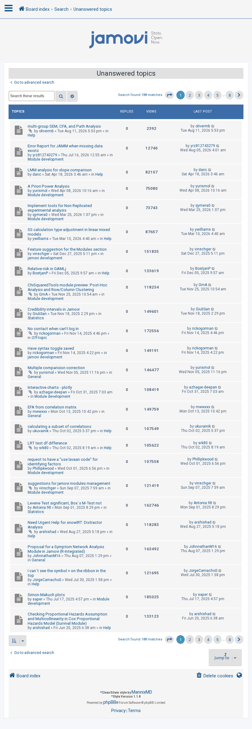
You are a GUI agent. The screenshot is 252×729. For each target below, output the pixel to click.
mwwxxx (40, 411)
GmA (43, 294)
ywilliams (41, 239)
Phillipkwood (43, 468)
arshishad (47, 532)
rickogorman (50, 333)
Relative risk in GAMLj (47, 268)
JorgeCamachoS (47, 580)
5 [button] (217, 95)
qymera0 (40, 215)
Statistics (36, 318)
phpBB (109, 702)
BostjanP (40, 273)
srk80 (44, 448)
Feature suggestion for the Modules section (67, 249)
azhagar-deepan (53, 392)
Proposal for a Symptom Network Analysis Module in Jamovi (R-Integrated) (66, 549)
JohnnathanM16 (47, 556)
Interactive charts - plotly (50, 387)
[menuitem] (215, 676)
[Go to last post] (213, 126)
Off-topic (39, 338)
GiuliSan (40, 314)
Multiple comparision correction (56, 367)
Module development (46, 159)
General (34, 377)
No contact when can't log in (53, 328)
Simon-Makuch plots (46, 594)
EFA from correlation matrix (52, 407)
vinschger (41, 254)
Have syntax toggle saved (51, 348)
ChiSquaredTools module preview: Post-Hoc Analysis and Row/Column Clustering (67, 287)
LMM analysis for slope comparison (60, 170)
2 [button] (190, 95)
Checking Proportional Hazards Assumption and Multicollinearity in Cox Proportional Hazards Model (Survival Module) (67, 619)
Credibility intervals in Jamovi (54, 309)
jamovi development (45, 258)
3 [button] (199, 95)
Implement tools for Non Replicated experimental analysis (60, 208)
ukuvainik (41, 431)
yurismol (40, 191)
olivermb (46, 131)
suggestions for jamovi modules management (69, 483)
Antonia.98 (42, 507)
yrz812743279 (45, 155)
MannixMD (142, 692)
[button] (169, 95)
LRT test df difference (47, 443)
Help (31, 135)
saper (37, 599)
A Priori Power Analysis (48, 186)
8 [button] (230, 95)
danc (37, 174)
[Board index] (126, 40)
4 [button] (208, 95)
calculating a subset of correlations (59, 426)
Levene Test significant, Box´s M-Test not (65, 503)
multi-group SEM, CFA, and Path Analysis (64, 126)
